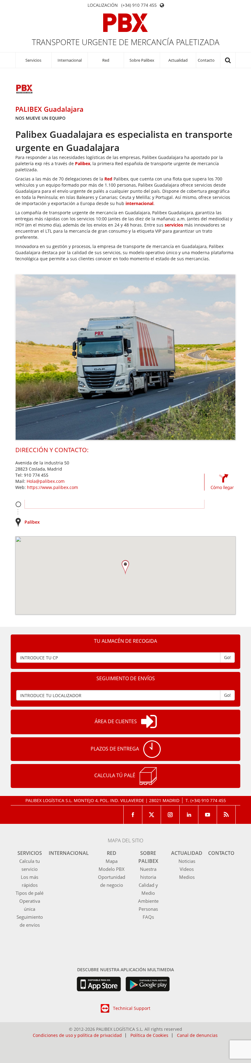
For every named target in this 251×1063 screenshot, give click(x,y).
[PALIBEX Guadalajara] (24, 89)
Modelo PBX (112, 869)
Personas (148, 909)
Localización (103, 5)
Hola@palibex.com (46, 481)
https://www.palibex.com (52, 487)
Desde (18, 504)
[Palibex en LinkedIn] (189, 814)
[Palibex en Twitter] (151, 814)
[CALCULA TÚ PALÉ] (148, 776)
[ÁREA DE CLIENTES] (149, 722)
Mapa (112, 861)
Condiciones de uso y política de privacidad (77, 1035)
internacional (139, 203)
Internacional (70, 60)
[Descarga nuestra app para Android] (148, 984)
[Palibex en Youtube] (207, 814)
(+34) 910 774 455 (139, 5)
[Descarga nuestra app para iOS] (99, 984)
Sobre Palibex (141, 60)
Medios (187, 877)
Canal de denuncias (197, 1035)
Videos (187, 869)
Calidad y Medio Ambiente (148, 893)
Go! (227, 657)
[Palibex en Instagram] (170, 814)
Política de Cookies (149, 1035)
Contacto (206, 60)
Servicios (33, 60)
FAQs (148, 917)
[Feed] (226, 814)
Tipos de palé (29, 893)
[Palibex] (125, 23)
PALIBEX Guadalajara (49, 109)
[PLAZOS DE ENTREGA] (152, 749)
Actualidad (178, 60)
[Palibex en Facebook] (132, 814)
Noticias (186, 861)
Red (105, 60)
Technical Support (131, 1008)
